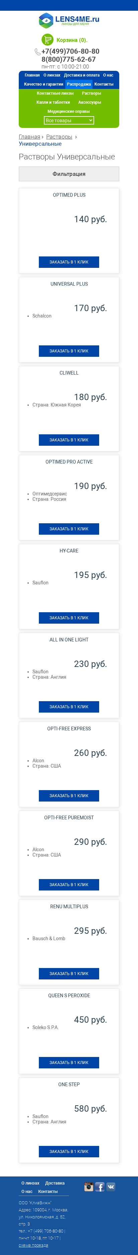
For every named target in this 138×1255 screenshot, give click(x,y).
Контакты (104, 84)
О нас (108, 75)
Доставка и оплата (81, 75)
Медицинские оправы (69, 111)
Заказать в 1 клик (69, 262)
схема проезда (33, 1245)
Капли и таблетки (53, 102)
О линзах (52, 75)
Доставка (55, 1183)
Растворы (91, 93)
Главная (32, 75)
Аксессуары (89, 102)
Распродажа (79, 84)
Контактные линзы (55, 93)
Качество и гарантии (43, 84)
